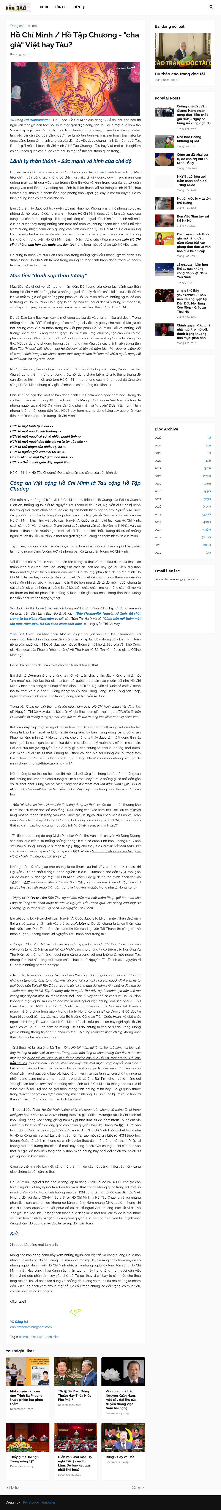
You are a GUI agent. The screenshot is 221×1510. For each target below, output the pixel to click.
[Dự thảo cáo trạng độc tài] (183, 51)
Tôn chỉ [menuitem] (61, 7)
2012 (183, 537)
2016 (183, 506)
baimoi (32, 26)
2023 (183, 453)
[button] (211, 7)
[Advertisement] (183, 386)
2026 (183, 437)
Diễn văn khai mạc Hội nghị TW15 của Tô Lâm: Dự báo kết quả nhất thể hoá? (75, 1463)
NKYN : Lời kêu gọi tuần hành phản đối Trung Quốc (192, 181)
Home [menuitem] (44, 7)
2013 (183, 529)
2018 (183, 491)
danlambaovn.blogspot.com (31, 1327)
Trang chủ (17, 26)
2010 (183, 552)
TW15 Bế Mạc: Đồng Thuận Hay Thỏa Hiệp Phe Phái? (75, 1395)
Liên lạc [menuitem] (80, 7)
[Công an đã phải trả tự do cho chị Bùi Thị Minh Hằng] (164, 159)
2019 (183, 483)
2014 (183, 522)
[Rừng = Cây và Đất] (123, 1437)
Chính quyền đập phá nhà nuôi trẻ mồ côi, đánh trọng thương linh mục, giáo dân (193, 331)
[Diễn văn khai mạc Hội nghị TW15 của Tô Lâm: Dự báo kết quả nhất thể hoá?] (75, 1437)
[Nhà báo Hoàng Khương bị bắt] (164, 141)
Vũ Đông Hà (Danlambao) (30, 120)
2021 (183, 468)
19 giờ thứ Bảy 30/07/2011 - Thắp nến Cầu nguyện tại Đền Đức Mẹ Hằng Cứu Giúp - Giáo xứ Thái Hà (192, 301)
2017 (183, 499)
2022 (183, 460)
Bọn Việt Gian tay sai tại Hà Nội (193, 218)
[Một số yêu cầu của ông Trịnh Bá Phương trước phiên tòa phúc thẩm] (27, 1371)
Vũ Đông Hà (19, 1322)
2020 (183, 476)
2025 (183, 445)
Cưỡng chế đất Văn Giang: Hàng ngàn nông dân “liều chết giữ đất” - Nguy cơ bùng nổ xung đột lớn (194, 114)
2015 (183, 514)
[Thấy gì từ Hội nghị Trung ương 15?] (27, 1437)
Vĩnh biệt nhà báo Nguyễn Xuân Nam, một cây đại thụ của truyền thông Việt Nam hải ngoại (121, 1399)
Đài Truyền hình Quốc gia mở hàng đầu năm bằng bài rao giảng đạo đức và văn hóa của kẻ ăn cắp (194, 242)
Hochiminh (51, 1337)
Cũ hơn (137, 1487)
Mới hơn (14, 1487)
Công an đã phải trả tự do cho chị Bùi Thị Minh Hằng (192, 159)
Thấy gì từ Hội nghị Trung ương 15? (24, 1459)
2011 (183, 545)
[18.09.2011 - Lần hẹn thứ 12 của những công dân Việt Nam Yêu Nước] (164, 269)
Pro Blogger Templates (39, 1502)
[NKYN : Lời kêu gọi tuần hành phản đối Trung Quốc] (164, 181)
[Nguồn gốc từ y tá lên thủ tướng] (164, 203)
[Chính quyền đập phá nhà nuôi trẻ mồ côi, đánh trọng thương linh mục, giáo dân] (164, 329)
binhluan (36, 1337)
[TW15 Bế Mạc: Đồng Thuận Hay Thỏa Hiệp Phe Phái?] (75, 1371)
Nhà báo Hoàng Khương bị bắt (189, 139)
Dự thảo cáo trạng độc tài (180, 73)
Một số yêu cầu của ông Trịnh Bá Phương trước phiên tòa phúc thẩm (26, 1397)
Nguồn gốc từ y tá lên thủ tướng (194, 201)
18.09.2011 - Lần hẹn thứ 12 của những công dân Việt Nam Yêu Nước (192, 271)
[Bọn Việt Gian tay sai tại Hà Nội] (164, 220)
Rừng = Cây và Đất (120, 1457)
